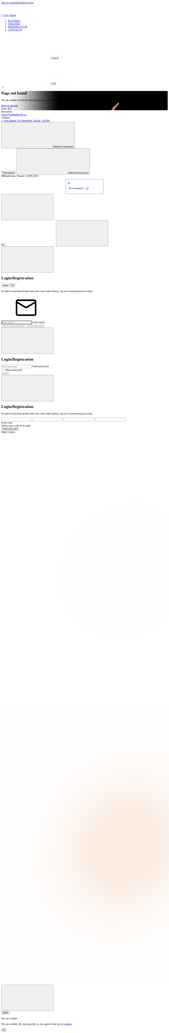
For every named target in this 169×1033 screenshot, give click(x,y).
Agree (5, 1012)
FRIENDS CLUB (17, 26)
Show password (13, 370)
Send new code (10, 429)
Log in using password (13, 326)
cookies (68, 1024)
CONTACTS (15, 29)
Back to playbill (9, 105)
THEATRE (14, 23)
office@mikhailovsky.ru (13, 114)
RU (3, 244)
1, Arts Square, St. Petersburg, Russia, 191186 (25, 120)
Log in (5, 373)
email (5, 285)
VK (12, 285)
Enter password (41, 366)
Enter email (38, 322)
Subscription (9, 173)
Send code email (35, 326)
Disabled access (25, 2)
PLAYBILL (14, 20)
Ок (4, 1030)
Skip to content (9, 2)
